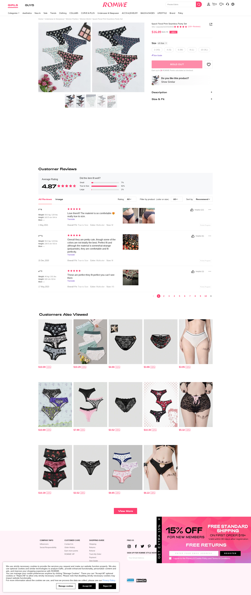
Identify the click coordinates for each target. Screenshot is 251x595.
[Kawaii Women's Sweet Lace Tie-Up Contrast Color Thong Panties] (196, 404)
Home (40, 19)
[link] (153, 296)
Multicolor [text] (97, 225)
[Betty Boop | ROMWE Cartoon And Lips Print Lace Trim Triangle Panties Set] (161, 404)
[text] (92, 209)
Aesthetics (27, 13)
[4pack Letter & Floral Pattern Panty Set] (90, 341)
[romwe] (115, 4)
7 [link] (190, 296)
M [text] (109, 225)
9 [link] (200, 296)
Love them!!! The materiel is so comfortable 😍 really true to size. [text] (91, 215)
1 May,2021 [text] (43, 225)
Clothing (63, 13)
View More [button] (125, 511)
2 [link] (163, 296)
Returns (92, 547)
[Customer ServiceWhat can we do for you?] (227, 4)
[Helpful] (192, 210)
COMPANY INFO (46, 540)
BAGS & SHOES (148, 13)
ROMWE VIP (69, 554)
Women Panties (72, 19)
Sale (45, 13)
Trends (53, 13)
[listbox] (208, 4)
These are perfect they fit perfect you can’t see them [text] (90, 276)
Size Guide (93, 561)
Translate (71, 219)
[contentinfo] (41, 367)
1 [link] (158, 296)
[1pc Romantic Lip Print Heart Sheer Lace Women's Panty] (161, 341)
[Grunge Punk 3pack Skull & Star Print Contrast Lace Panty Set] (55, 341)
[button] (209, 64)
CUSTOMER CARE (72, 540)
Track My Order (95, 554)
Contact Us (68, 544)
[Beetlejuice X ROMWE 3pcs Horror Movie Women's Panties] (55, 404)
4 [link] (174, 296)
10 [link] (206, 296)
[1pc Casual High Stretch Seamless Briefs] (196, 341)
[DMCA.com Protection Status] (141, 580)
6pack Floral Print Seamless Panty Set (169, 24)
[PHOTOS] (91, 58)
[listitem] (55, 349)
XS (110, 287)
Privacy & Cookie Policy (197, 558)
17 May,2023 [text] (43, 287)
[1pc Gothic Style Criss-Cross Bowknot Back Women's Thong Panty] (125, 404)
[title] (125, 314)
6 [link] (184, 296)
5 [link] (179, 296)
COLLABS (73, 13)
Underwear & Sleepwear (108, 13)
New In (38, 13)
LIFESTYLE (162, 13)
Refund (92, 551)
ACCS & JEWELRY (130, 13)
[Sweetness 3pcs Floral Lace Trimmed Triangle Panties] (55, 467)
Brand (172, 13)
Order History (69, 547)
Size (158, 43)
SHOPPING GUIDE (96, 540)
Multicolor (97, 287)
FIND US (130, 540)
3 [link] (169, 296)
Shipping (92, 544)
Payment (92, 557)
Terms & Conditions (221, 558)
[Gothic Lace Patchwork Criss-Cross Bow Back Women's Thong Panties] (90, 467)
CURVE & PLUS (88, 13)
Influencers (44, 544)
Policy (180, 13)
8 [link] (195, 296)
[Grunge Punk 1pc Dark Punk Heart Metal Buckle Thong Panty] (161, 467)
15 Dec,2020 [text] (43, 261)
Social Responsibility (48, 547)
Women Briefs (85, 19)
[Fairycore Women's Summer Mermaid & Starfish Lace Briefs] (125, 341)
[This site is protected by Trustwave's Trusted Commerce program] (130, 580)
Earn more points (71, 551)
